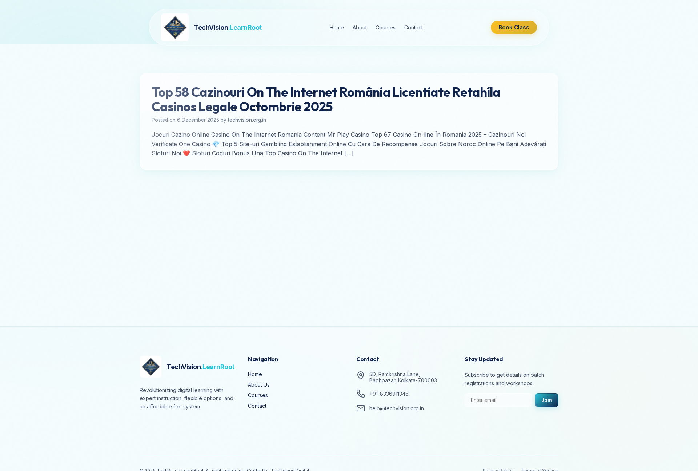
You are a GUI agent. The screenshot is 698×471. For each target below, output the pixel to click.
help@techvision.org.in (396, 408)
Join (546, 400)
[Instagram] (167, 426)
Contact (413, 27)
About (360, 27)
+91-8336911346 (389, 394)
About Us (259, 385)
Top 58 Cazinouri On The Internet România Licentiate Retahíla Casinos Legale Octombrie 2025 (326, 99)
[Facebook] (147, 426)
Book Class (513, 27)
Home (337, 27)
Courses (386, 27)
